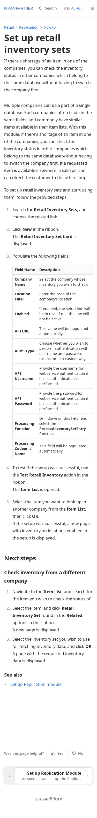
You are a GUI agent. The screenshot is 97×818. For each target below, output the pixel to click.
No (80, 753)
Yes (60, 753)
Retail (9, 27)
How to (50, 27)
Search (51, 8)
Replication (29, 27)
